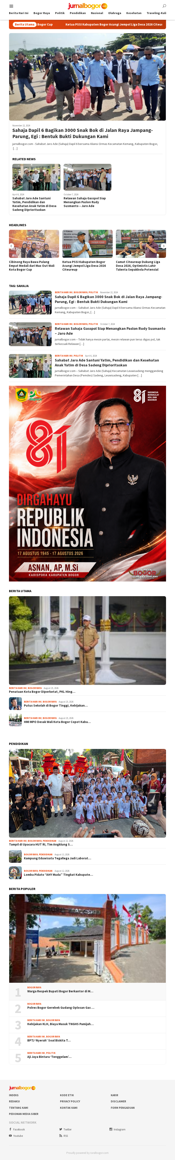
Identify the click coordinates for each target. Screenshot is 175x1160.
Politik (93, 292)
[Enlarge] (160, 391)
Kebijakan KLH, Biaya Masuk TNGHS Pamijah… (60, 1024)
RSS (66, 1136)
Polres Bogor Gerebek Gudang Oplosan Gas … (60, 1008)
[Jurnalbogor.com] (87, 6)
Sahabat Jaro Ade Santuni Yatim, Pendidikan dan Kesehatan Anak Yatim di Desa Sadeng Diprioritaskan (34, 204)
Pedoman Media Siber (23, 1114)
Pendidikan (49, 840)
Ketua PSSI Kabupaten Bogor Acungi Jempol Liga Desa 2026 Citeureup (66, 24)
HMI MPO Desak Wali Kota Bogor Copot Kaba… (57, 722)
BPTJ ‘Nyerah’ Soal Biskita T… (49, 1040)
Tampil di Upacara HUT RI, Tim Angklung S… (41, 844)
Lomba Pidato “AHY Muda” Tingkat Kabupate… (58, 875)
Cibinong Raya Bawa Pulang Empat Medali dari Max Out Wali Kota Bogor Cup (31, 265)
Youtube (18, 1136)
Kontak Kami (68, 1108)
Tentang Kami (18, 1108)
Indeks (14, 1095)
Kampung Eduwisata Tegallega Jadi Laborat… (57, 858)
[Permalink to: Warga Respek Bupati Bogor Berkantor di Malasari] (87, 938)
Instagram (119, 1129)
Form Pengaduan (123, 1108)
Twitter (67, 1129)
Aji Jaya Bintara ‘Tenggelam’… (49, 1057)
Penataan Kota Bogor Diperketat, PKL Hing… (42, 692)
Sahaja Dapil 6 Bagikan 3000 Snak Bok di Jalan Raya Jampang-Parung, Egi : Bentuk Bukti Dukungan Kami (82, 133)
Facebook (19, 1129)
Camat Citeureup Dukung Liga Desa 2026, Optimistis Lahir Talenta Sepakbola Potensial (138, 265)
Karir (114, 1095)
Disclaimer (118, 1101)
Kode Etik (67, 1095)
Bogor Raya (81, 292)
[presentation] (11, 246)
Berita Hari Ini (64, 292)
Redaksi (14, 1101)
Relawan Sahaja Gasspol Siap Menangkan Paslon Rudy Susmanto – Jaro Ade (85, 202)
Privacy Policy (70, 1101)
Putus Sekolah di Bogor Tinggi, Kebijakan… (56, 705)
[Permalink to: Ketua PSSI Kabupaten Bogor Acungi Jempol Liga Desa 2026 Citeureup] (87, 244)
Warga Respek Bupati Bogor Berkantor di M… (60, 991)
